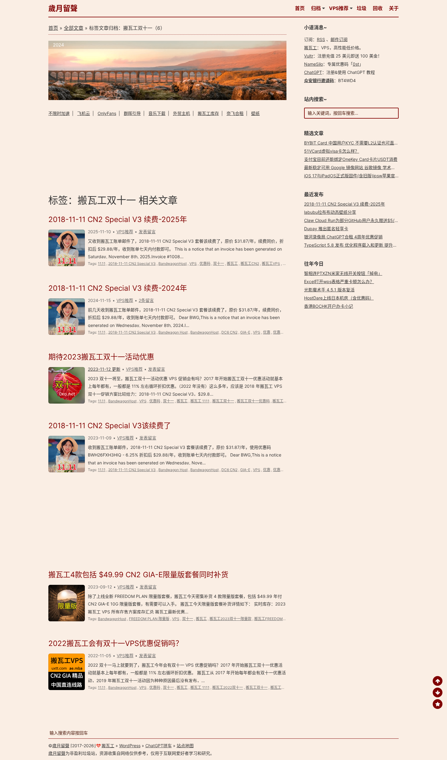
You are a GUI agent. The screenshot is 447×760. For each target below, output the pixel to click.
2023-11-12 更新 (104, 369)
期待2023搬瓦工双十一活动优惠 (101, 356)
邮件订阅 (339, 39)
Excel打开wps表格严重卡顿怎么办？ (339, 281)
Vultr (308, 55)
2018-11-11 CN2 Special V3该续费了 (109, 425)
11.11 (102, 263)
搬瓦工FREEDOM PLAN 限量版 (280, 618)
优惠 (266, 332)
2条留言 (146, 300)
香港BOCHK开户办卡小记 (328, 306)
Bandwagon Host (173, 332)
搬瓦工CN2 (250, 263)
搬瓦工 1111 (200, 401)
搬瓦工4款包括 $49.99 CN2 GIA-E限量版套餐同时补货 (138, 574)
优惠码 (204, 263)
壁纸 (255, 113)
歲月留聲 (63, 8)
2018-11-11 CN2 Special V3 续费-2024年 (117, 288)
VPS (193, 263)
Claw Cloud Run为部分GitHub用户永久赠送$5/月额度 (355, 220)
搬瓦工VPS (271, 263)
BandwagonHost (172, 263)
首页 (300, 8)
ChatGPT (313, 72)
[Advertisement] (167, 154)
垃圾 (361, 8)
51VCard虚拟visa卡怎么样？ (331, 151)
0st (356, 64)
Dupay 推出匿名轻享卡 (326, 228)
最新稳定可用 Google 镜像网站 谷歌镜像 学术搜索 (352, 167)
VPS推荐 (338, 8)
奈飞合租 (235, 113)
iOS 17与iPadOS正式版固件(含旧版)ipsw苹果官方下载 (356, 175)
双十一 (218, 263)
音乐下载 (156, 113)
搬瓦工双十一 (223, 401)
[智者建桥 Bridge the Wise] (167, 98)
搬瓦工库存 (208, 113)
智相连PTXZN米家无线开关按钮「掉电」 (343, 273)
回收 (378, 8)
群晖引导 (132, 113)
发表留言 (147, 231)
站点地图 (185, 745)
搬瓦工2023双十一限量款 (230, 618)
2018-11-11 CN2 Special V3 (132, 263)
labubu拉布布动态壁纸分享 (330, 212)
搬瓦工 (232, 263)
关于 (394, 8)
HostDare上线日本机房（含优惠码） (339, 297)
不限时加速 (59, 113)
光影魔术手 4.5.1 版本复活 (329, 289)
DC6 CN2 (229, 332)
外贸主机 (181, 113)
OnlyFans (107, 113)
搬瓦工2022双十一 (227, 687)
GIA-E (245, 332)
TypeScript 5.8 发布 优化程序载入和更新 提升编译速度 (357, 245)
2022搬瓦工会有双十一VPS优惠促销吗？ (115, 643)
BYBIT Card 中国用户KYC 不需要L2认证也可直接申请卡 (357, 142)
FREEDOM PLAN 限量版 (149, 618)
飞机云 (83, 113)
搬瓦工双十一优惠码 (253, 401)
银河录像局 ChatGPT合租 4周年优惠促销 (343, 236)
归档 (316, 8)
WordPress (129, 745)
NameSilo (313, 64)
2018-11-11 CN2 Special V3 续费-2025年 (117, 219)
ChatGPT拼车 (158, 745)
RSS (321, 39)
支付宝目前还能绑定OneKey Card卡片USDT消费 (350, 159)
